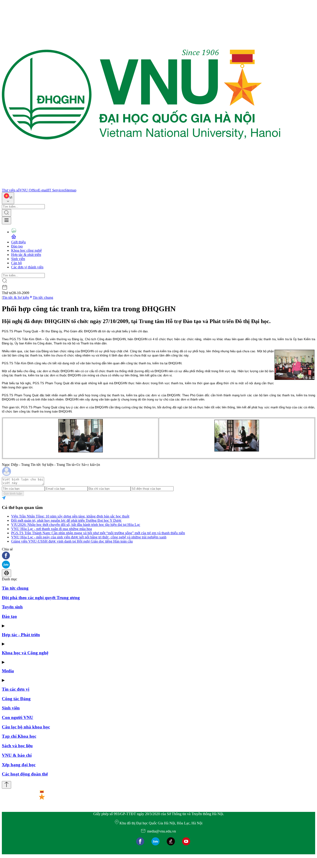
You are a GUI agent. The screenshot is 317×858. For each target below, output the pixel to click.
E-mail (43, 190)
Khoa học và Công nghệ (25, 652)
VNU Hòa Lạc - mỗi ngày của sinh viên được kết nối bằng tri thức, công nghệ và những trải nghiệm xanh (88, 537)
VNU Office (28, 190)
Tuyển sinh (12, 606)
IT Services (56, 190)
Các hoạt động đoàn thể (25, 774)
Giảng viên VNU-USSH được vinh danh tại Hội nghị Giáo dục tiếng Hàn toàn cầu (72, 541)
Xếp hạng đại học (19, 764)
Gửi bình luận (13, 493)
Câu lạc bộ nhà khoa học (26, 727)
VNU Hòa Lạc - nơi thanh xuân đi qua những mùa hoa (51, 529)
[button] (158, 555)
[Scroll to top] (6, 785)
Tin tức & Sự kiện (16, 297)
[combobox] (8, 198)
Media (8, 670)
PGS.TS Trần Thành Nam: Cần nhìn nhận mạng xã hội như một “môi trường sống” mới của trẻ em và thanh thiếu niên (98, 533)
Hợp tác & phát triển (26, 255)
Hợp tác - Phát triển (21, 634)
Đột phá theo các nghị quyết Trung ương (41, 597)
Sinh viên (18, 259)
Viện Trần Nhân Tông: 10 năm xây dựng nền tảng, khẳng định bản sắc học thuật (70, 516)
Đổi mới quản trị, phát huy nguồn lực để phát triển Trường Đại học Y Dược (66, 520)
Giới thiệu (18, 242)
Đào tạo (17, 246)
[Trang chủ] (141, 186)
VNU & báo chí (17, 755)
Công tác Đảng (16, 698)
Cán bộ (16, 263)
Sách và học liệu (17, 745)
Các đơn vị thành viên (27, 267)
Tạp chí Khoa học (19, 736)
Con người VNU (17, 717)
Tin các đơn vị (15, 689)
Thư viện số (10, 190)
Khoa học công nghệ (26, 250)
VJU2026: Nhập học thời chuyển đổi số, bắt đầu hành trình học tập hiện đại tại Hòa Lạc (75, 525)
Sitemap (70, 190)
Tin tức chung (43, 297)
